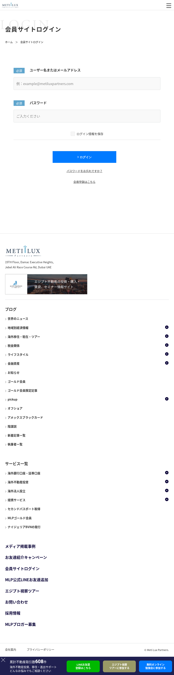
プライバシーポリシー (40, 649)
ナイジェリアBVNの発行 (24, 527)
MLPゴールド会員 (20, 518)
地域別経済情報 (18, 327)
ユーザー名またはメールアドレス (55, 69)
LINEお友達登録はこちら (83, 666)
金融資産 (14, 363)
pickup (12, 399)
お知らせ (14, 372)
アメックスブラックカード (25, 417)
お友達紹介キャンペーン (26, 557)
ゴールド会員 (16, 381)
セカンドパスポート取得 (24, 509)
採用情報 (12, 613)
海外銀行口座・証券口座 (24, 473)
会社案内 (10, 649)
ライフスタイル (18, 354)
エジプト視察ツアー (22, 591)
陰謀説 (12, 426)
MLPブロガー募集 (20, 624)
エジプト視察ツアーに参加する (119, 666)
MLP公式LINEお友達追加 (26, 580)
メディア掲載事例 (20, 546)
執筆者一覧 (15, 444)
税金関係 (14, 345)
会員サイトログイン (22, 568)
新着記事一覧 (16, 435)
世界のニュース (18, 318)
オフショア (15, 408)
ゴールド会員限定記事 (22, 390)
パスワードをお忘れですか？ (84, 171)
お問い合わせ (16, 602)
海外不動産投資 (18, 482)
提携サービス (16, 500)
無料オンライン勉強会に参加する (155, 666)
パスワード (38, 102)
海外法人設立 (16, 491)
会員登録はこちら (84, 182)
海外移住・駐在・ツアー (24, 336)
